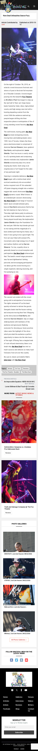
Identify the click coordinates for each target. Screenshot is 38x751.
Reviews (26, 368)
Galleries (19, 697)
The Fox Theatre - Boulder (10, 372)
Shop (17, 709)
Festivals (6, 709)
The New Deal (26, 372)
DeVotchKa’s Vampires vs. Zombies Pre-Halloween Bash (17, 448)
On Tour (17, 368)
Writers (31, 705)
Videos (30, 701)
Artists (10, 368)
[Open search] (29, 6)
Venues (31, 697)
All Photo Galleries (18, 640)
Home (5, 697)
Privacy (16, 748)
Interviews (20, 701)
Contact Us (31, 710)
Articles (6, 701)
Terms (22, 748)
